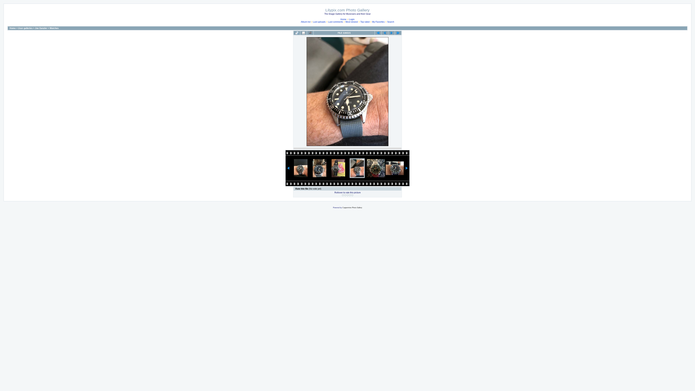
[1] (343, 195)
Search (390, 22)
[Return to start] (378, 33)
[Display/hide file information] (303, 33)
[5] (352, 195)
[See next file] (391, 33)
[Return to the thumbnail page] (297, 33)
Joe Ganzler (41, 28)
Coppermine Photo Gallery (352, 208)
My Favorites (378, 22)
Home (343, 19)
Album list (305, 22)
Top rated (365, 22)
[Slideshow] (310, 33)
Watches (54, 28)
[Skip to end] (398, 33)
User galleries (25, 28)
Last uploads (319, 22)
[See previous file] (385, 33)
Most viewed (352, 22)
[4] (350, 195)
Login (352, 19)
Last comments (335, 22)
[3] (347, 195)
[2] (345, 195)
